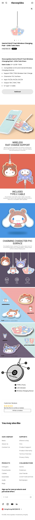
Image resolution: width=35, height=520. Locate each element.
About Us (5, 444)
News (4, 441)
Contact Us (6, 447)
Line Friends (23, 473)
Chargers (5, 467)
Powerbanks (6, 470)
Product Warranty (25, 451)
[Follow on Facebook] (3, 504)
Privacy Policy (24, 457)
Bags (3, 483)
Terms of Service (25, 454)
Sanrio (21, 467)
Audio (4, 480)
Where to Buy (24, 441)
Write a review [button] (17, 410)
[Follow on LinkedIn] (17, 504)
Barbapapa (23, 480)
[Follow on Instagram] (7, 504)
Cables (4, 473)
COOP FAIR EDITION (26, 477)
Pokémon (22, 470)
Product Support (25, 447)
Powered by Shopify (22, 515)
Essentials (5, 477)
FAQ (20, 444)
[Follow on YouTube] (12, 504)
